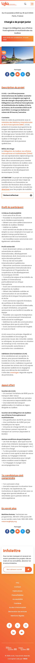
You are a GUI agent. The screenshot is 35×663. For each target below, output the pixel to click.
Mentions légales (17, 616)
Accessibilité (18, 599)
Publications (17, 591)
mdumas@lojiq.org (9, 521)
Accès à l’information (17, 607)
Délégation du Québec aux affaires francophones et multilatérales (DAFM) (17, 152)
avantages (14, 372)
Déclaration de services (17, 611)
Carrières (17, 603)
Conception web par (17, 659)
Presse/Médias (17, 595)
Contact (17, 587)
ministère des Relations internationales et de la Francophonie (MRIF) (17, 123)
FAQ (17, 583)
